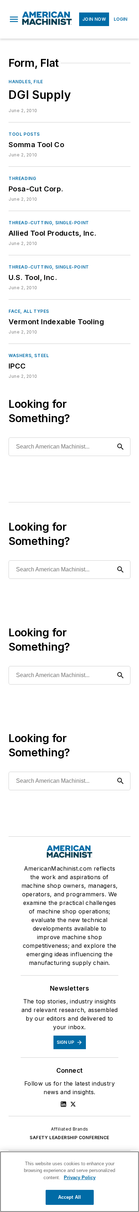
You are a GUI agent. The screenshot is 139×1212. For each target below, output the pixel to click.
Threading (22, 178)
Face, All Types (29, 311)
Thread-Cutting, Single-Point (49, 222)
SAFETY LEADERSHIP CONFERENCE (69, 1137)
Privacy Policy (80, 1177)
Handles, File (26, 81)
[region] (69, 1181)
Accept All (69, 1197)
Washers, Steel (29, 355)
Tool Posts (24, 134)
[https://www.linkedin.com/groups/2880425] (63, 1104)
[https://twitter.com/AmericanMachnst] (73, 1104)
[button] (14, 19)
